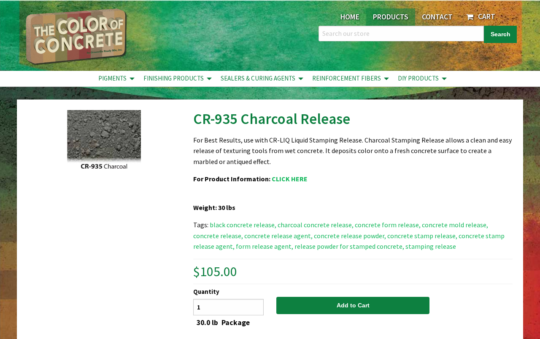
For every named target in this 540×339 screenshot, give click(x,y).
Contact (437, 17)
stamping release (430, 246)
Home (349, 17)
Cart (485, 16)
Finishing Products (173, 78)
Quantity (206, 292)
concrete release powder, (350, 235)
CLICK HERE (290, 179)
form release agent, (264, 246)
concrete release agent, (278, 235)
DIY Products (418, 78)
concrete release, (218, 235)
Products (390, 17)
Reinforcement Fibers (346, 78)
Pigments (112, 78)
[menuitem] (114, 78)
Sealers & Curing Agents (258, 78)
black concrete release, (243, 225)
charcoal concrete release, (316, 225)
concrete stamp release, (422, 235)
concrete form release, (388, 225)
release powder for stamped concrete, (349, 246)
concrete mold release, (455, 225)
